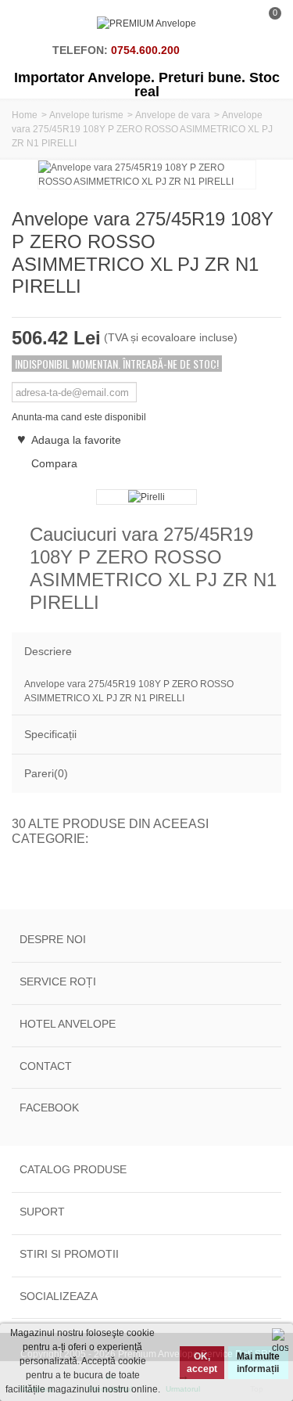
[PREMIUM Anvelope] (146, 23)
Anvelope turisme (86, 115)
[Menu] (31, 23)
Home (25, 115)
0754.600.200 (145, 50)
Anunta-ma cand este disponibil (79, 417)
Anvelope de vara (172, 115)
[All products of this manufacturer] (146, 497)
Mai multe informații (258, 1362)
